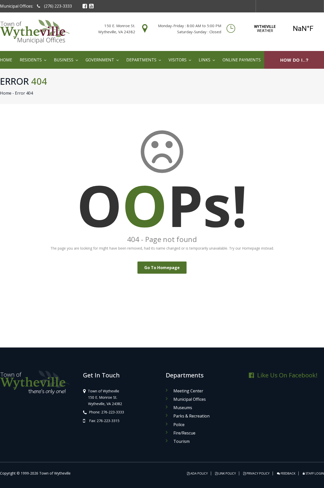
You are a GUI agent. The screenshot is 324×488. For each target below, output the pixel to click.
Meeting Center (188, 391)
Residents (31, 60)
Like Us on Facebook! (287, 375)
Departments (141, 60)
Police (179, 424)
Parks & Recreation (191, 416)
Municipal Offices (189, 399)
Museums (182, 407)
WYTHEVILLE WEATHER (284, 28)
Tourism (181, 441)
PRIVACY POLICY (258, 473)
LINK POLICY (227, 473)
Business (63, 60)
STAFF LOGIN (314, 473)
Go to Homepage (162, 267)
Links (204, 60)
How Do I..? (294, 60)
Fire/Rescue (184, 433)
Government (100, 60)
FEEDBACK (287, 473)
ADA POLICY (199, 473)
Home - (7, 93)
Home (6, 60)
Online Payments (241, 60)
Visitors (178, 60)
